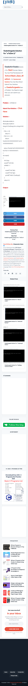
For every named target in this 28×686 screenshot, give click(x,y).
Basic (13, 76)
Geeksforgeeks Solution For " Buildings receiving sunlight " (13, 366)
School (8, 76)
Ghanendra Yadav (18, 244)
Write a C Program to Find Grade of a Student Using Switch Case (17, 562)
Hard (10, 70)
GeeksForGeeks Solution (10, 57)
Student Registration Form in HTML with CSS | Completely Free (17, 554)
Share (15, 217)
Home (5, 672)
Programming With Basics (16, 682)
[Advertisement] (14, 26)
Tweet (15, 213)
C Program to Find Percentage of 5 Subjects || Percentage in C (18, 569)
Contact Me (21, 672)
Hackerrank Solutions (8, 258)
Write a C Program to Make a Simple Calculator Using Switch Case (18, 600)
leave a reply (12, 60)
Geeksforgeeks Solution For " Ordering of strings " (14, 344)
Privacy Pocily (14, 675)
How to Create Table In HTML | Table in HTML (16, 576)
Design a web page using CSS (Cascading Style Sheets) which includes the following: (17, 584)
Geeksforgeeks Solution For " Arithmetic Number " (13, 322)
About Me (12, 672)
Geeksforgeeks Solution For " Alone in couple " (13, 300)
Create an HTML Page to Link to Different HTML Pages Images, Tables (17, 592)
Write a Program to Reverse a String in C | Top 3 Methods (17, 547)
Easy (19, 76)
